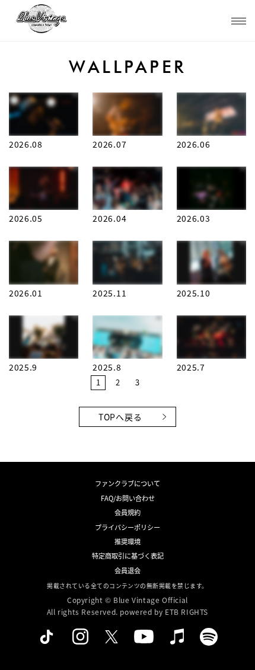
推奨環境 (127, 541)
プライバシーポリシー (127, 527)
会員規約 (127, 512)
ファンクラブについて (127, 483)
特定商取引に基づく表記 (128, 555)
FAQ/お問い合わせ (128, 498)
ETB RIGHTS (186, 612)
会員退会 (127, 570)
